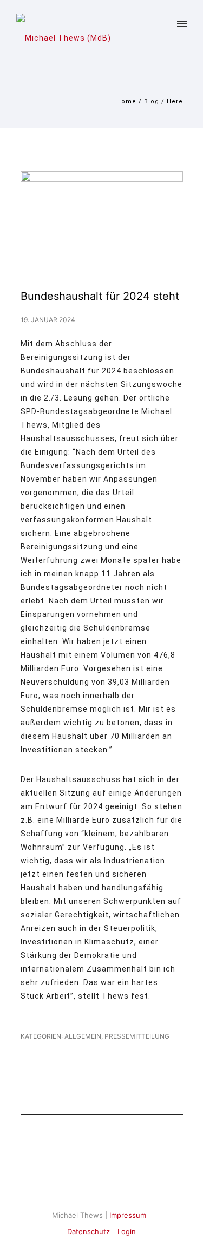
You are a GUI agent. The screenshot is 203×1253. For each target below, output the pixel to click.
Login (126, 1231)
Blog (151, 101)
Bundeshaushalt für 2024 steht (100, 296)
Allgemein (82, 1036)
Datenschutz (88, 1231)
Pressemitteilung (136, 1036)
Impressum (127, 1215)
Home (126, 101)
